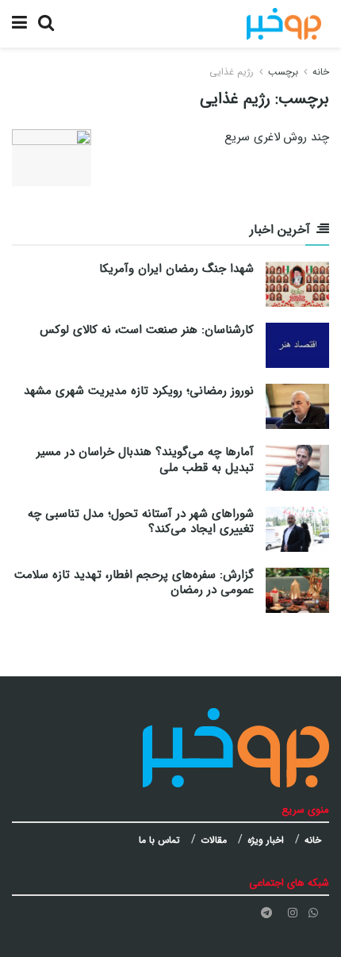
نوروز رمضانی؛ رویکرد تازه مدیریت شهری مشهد (139, 390)
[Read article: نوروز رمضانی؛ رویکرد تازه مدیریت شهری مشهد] (297, 406)
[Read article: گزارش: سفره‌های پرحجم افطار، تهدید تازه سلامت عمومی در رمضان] (297, 590)
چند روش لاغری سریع (276, 137)
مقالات (214, 840)
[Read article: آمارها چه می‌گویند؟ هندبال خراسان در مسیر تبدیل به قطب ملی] (297, 467)
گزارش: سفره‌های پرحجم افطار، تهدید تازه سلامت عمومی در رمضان (134, 582)
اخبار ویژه (265, 840)
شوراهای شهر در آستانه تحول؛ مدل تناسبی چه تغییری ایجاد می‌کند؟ (141, 521)
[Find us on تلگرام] (266, 913)
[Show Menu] (19, 24)
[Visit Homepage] (284, 24)
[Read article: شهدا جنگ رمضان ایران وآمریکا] (297, 284)
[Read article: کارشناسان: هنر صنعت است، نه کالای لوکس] (297, 345)
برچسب (283, 71)
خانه (320, 71)
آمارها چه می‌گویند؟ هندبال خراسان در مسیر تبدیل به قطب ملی (145, 459)
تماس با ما (159, 840)
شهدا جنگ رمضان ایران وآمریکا (176, 268)
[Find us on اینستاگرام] (292, 913)
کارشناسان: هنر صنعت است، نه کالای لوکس (147, 329)
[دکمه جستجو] (46, 24)
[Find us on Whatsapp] (313, 913)
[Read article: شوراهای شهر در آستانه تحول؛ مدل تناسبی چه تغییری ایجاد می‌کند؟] (297, 529)
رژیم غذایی (231, 71)
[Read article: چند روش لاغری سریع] (51, 157)
